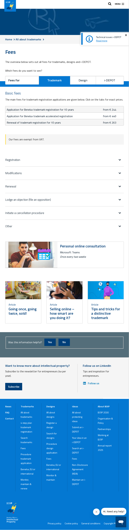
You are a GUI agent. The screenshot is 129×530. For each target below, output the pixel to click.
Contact (9, 418)
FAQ (7, 412)
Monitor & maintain (51, 477)
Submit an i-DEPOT (78, 429)
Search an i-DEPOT (78, 450)
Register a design (51, 425)
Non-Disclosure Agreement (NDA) (80, 469)
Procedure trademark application (26, 459)
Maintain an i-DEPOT (79, 482)
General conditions (90, 523)
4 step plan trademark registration (26, 427)
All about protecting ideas (77, 417)
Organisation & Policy (105, 421)
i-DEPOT (109, 80)
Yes (50, 342)
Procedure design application (51, 448)
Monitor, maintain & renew (26, 484)
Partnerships (104, 429)
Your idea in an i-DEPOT (79, 440)
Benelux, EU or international (28, 471)
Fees (23, 448)
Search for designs (51, 436)
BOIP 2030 (103, 412)
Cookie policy (71, 523)
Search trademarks (26, 440)
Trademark (54, 80)
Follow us (93, 383)
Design (83, 80)
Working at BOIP (103, 437)
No (64, 342)
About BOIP (104, 406)
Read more (101, 40)
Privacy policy (54, 523)
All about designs (50, 415)
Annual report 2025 (105, 448)
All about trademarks (26, 415)
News (8, 406)
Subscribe (13, 387)
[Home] (10, 6)
